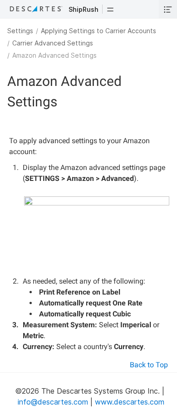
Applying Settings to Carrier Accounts (98, 31)
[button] (110, 9)
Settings (20, 31)
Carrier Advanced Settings (52, 43)
